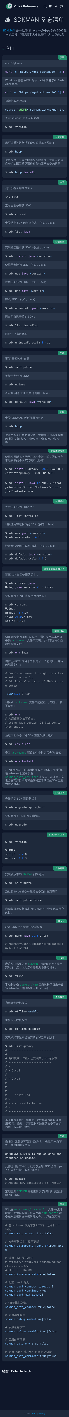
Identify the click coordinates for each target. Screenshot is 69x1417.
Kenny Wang (38, 1413)
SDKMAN (8, 30)
